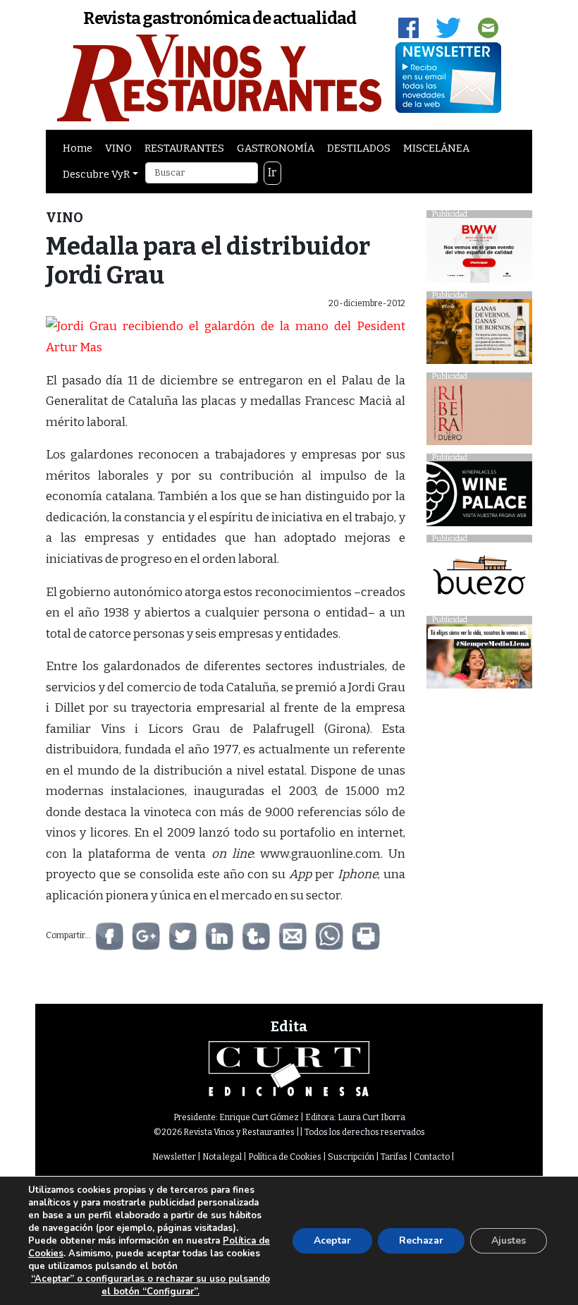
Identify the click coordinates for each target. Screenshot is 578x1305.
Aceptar (332, 1240)
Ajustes (508, 1240)
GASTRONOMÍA (275, 148)
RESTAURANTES (184, 148)
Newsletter (174, 1157)
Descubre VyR (96, 174)
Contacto (432, 1157)
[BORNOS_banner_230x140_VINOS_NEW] (479, 335)
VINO (118, 148)
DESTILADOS (359, 148)
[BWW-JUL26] (479, 254)
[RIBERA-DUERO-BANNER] (479, 416)
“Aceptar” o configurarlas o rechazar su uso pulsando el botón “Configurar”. (150, 1285)
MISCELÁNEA (436, 148)
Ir (272, 172)
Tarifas (394, 1157)
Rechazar (421, 1240)
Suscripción (351, 1157)
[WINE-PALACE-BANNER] (479, 497)
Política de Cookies (284, 1157)
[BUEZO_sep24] (479, 578)
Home (77, 148)
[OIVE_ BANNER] (479, 659)
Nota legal (222, 1157)
